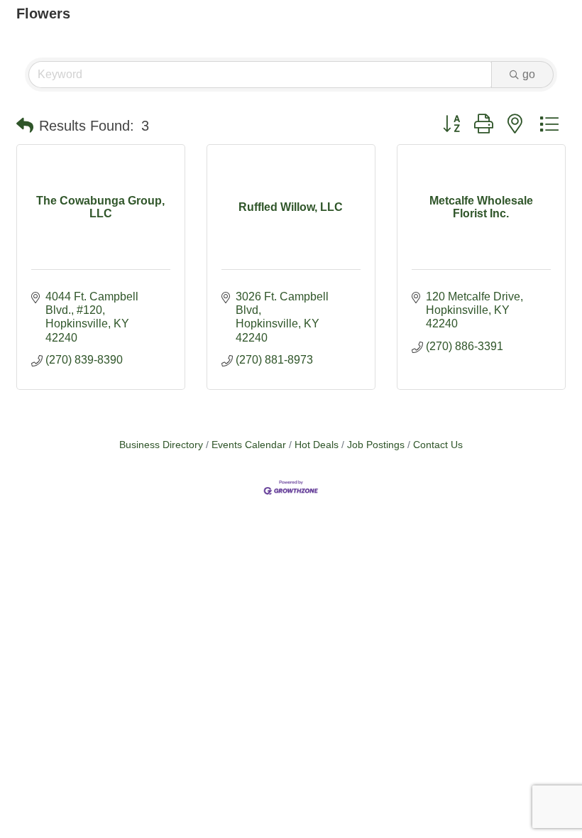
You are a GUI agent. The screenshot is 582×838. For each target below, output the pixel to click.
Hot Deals (317, 445)
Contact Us (438, 445)
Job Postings (376, 445)
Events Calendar (249, 445)
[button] (24, 125)
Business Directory (161, 445)
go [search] (528, 74)
